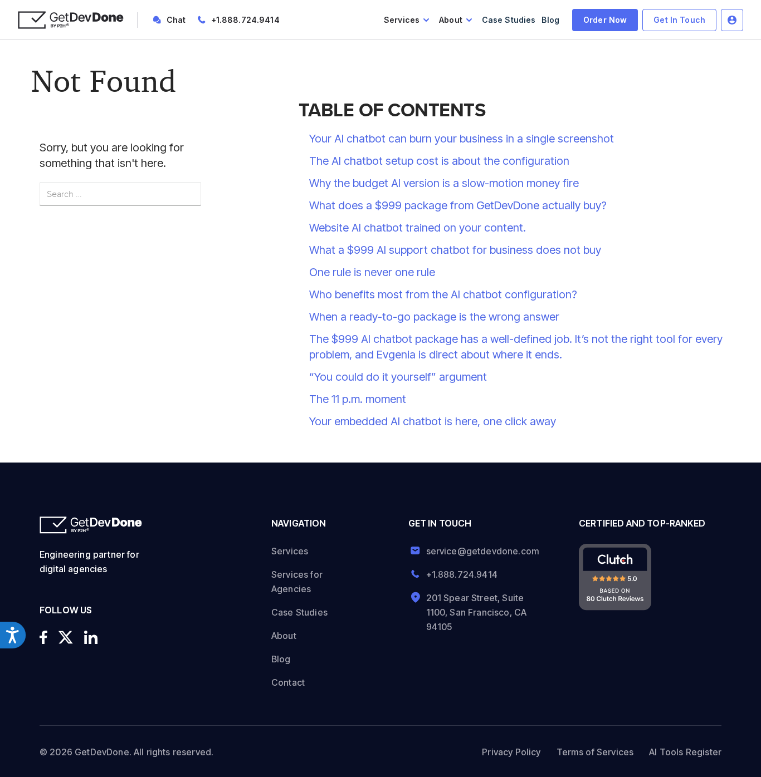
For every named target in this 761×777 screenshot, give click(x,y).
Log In (732, 20)
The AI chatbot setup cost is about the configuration (439, 161)
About (450, 19)
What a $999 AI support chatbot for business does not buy (455, 250)
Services (401, 19)
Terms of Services (595, 752)
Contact (288, 682)
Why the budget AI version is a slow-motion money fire (445, 183)
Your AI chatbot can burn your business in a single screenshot (461, 138)
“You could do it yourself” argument (398, 376)
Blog (550, 19)
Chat (176, 19)
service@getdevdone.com (478, 551)
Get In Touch (679, 19)
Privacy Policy (511, 752)
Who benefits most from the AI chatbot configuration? (443, 294)
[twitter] (65, 637)
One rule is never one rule (372, 272)
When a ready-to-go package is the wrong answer (434, 316)
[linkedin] (90, 637)
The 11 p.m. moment (357, 399)
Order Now (605, 19)
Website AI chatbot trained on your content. (417, 227)
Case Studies (509, 19)
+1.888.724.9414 (245, 19)
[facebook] (43, 637)
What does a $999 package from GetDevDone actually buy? (458, 205)
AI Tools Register (685, 752)
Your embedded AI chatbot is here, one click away (432, 421)
